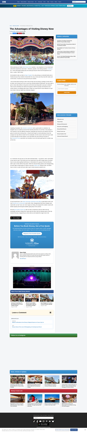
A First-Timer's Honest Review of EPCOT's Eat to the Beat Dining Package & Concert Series (66, 52)
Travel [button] (59, 1)
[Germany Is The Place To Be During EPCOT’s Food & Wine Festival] (17, 298)
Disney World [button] (23, 1)
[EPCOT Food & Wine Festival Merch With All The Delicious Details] (32, 298)
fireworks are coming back (19, 203)
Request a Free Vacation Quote (32, 233)
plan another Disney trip (19, 209)
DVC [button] (44, 1)
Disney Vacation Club (61, 133)
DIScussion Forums (36, 415)
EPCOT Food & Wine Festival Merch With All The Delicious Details (31, 304)
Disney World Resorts (61, 128)
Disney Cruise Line (61, 131)
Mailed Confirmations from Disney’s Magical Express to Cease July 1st (28, 322)
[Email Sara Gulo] (21, 261)
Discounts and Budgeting (62, 126)
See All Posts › (23, 258)
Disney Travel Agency (43, 415)
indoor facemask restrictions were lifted (32, 201)
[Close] (85, 430)
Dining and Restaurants (62, 124)
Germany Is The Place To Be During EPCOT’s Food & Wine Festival (17, 304)
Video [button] (48, 1)
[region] (43, 430)
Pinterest (20, 33)
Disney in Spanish (51, 415)
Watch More (45, 269)
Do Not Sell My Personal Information (62, 429)
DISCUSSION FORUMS (64, 115)
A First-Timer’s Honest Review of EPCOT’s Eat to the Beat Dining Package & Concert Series (69, 386)
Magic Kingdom (28, 75)
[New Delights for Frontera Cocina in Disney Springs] (47, 298)
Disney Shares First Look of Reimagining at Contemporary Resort (27, 326)
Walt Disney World (16, 25)
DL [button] (35, 1)
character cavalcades (27, 128)
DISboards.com (60, 119)
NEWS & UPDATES (63, 36)
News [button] (18, 1)
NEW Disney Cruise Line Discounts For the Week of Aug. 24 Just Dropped (69, 405)
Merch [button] (56, 1)
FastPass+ (50, 68)
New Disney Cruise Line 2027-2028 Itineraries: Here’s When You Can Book (17, 405)
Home (11, 25)
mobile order (37, 165)
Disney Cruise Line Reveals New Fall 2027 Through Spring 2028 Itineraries (41, 5)
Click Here (70, 5)
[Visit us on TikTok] (34, 421)
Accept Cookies (74, 429)
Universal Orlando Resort (62, 136)
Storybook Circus (16, 138)
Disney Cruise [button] (30, 1)
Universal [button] (40, 1)
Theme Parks (60, 121)
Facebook (14, 33)
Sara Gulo (13, 31)
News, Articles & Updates (18, 372)
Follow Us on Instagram (18, 335)
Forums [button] (52, 1)
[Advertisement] (32, 149)
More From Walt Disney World (20, 291)
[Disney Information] (4, 2)
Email (23, 33)
